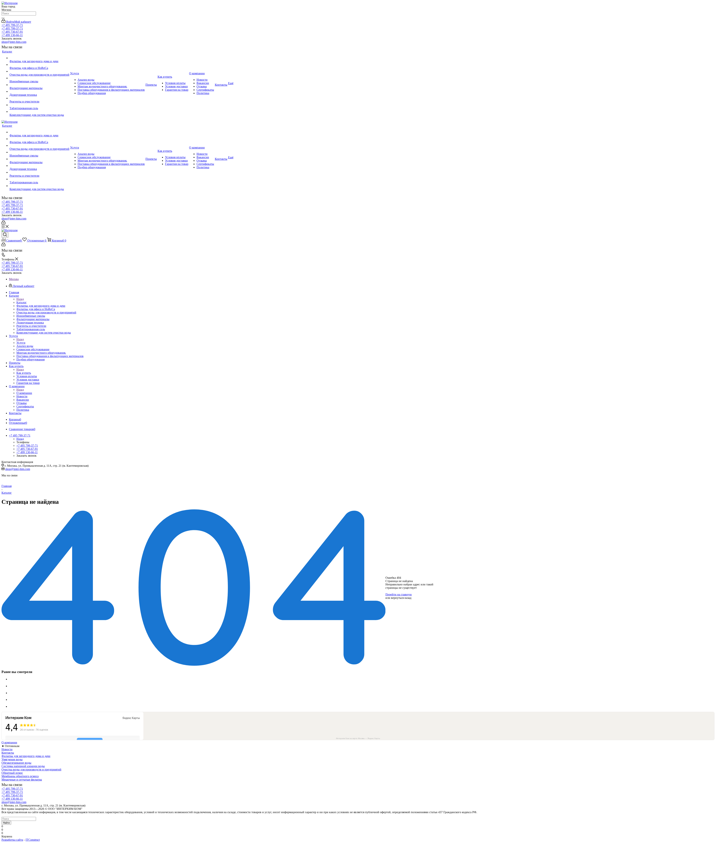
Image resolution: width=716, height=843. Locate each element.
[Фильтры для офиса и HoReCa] (39, 64)
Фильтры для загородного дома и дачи (25, 756)
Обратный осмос (12, 772)
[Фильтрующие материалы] (39, 84)
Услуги (20, 342)
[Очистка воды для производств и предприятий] (39, 71)
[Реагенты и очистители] (39, 98)
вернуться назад (401, 597)
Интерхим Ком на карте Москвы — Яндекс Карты (358, 738)
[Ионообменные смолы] (39, 78)
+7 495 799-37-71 (12, 25)
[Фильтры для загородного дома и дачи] (39, 58)
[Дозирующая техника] (39, 91)
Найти (6, 822)
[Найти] (2, 18)
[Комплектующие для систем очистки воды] (39, 111)
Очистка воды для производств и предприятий (31, 769)
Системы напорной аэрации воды (23, 766)
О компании (24, 393)
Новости (6, 749)
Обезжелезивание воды (16, 762)
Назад (20, 299)
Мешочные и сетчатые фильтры (21, 779)
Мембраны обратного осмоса (20, 776)
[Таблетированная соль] (39, 105)
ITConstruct (33, 839)
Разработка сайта (12, 839)
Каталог (21, 302)
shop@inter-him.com (13, 41)
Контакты (7, 752)
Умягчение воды (12, 759)
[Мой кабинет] (3, 223)
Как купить (23, 372)
